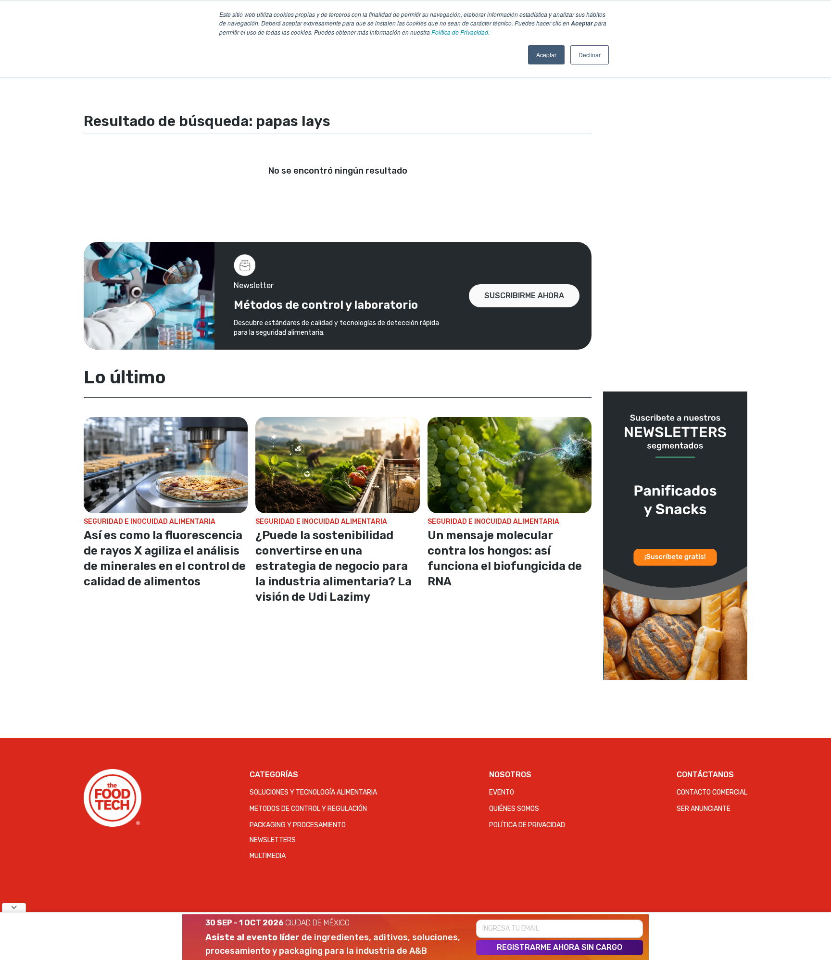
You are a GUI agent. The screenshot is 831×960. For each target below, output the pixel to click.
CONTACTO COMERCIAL (712, 792)
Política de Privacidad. (460, 32)
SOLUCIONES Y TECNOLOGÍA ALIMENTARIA (313, 792)
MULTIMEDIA (268, 856)
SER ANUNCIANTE (703, 809)
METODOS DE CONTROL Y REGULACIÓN (308, 809)
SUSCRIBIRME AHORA (524, 295)
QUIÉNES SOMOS (514, 809)
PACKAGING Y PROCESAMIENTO (298, 825)
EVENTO (501, 792)
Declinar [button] (590, 55)
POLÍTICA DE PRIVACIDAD (527, 825)
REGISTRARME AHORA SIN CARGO (559, 947)
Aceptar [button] (546, 55)
